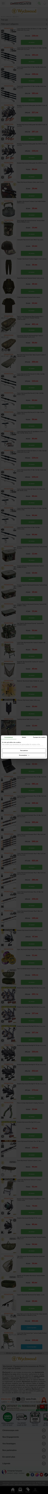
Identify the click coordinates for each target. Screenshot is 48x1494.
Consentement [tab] (8, 737)
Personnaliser (23, 755)
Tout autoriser (24, 750)
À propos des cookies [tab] (39, 737)
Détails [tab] (24, 737)
